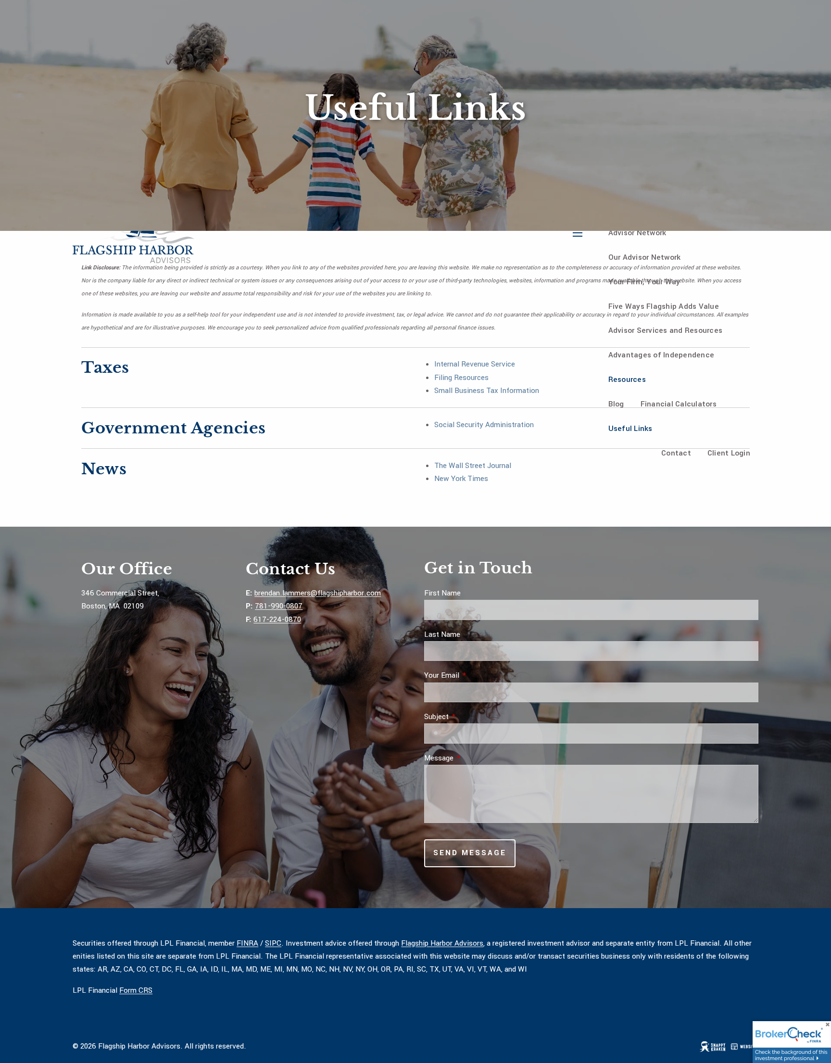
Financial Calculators (679, 404)
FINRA (247, 943)
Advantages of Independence (661, 355)
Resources (627, 379)
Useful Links (630, 428)
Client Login (728, 453)
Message (474, 758)
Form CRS (135, 990)
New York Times (461, 478)
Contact (676, 453)
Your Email (477, 675)
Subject (471, 716)
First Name (442, 593)
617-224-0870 (277, 619)
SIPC (273, 943)
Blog (616, 404)
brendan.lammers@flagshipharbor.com (317, 593)
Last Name (442, 634)
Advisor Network (637, 233)
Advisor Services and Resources (665, 330)
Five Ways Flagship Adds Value (663, 306)
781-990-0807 (278, 606)
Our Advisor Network (644, 257)
